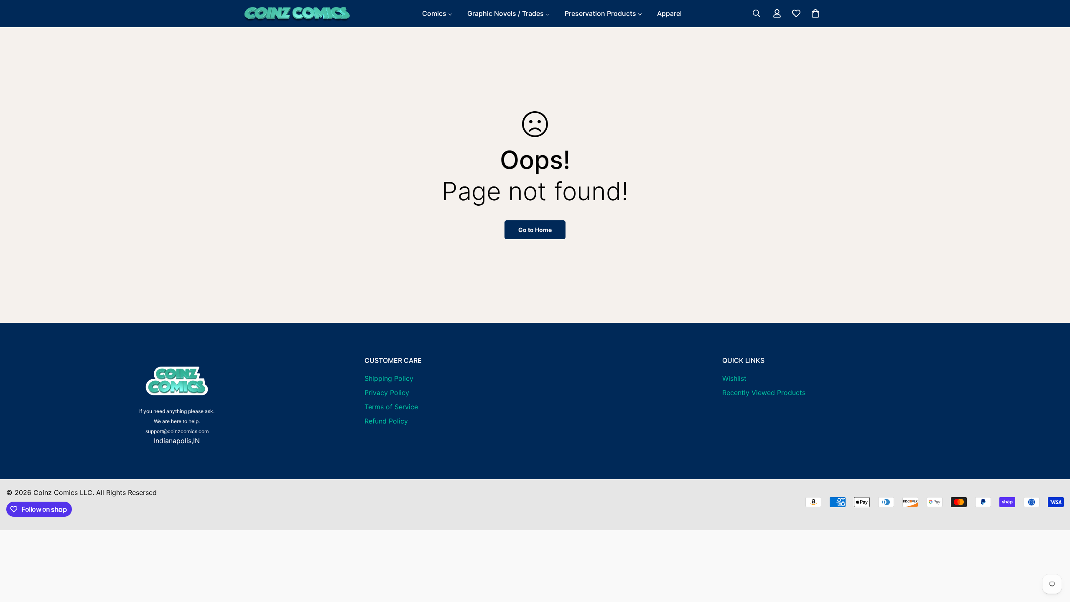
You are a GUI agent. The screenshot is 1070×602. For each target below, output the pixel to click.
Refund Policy (386, 421)
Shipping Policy (388, 378)
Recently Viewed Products (763, 392)
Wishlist (734, 378)
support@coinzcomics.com (177, 431)
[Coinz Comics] (296, 13)
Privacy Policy (386, 392)
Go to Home (535, 229)
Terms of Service (391, 407)
